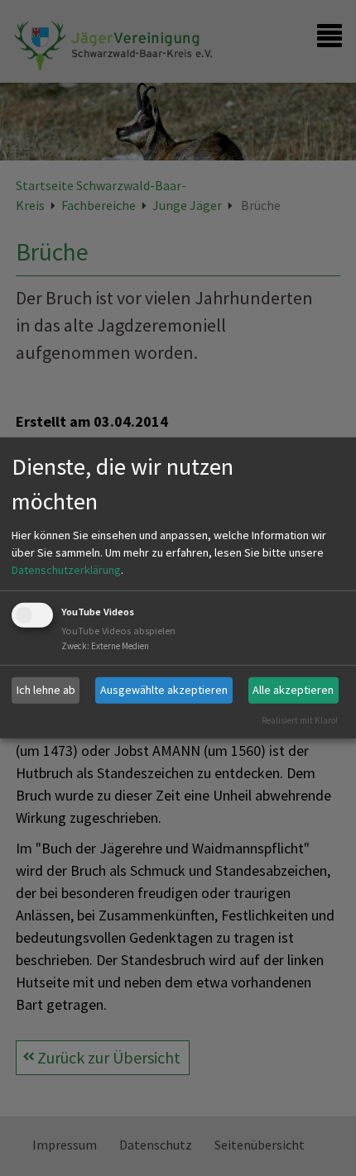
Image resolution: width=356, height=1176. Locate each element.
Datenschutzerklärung (66, 569)
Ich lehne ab (46, 689)
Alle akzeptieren (293, 689)
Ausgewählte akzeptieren (164, 689)
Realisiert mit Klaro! (300, 719)
